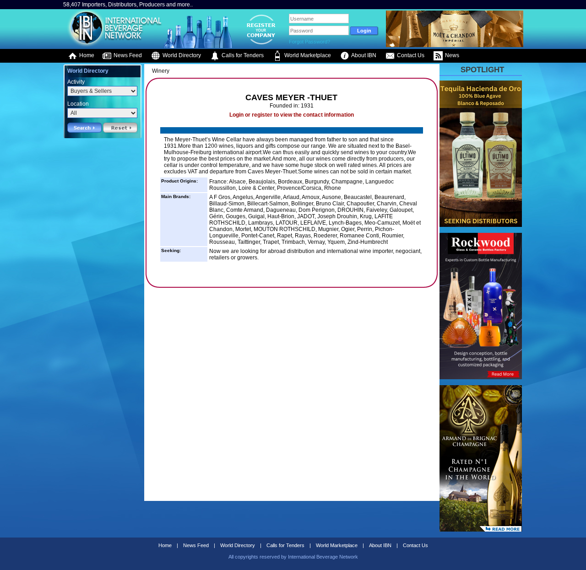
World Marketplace (307, 55)
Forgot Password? (309, 41)
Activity (76, 82)
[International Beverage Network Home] (113, 46)
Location (78, 104)
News (451, 55)
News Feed (127, 55)
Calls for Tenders (242, 55)
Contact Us (410, 55)
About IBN (363, 55)
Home (86, 55)
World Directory (181, 55)
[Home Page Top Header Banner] (454, 45)
